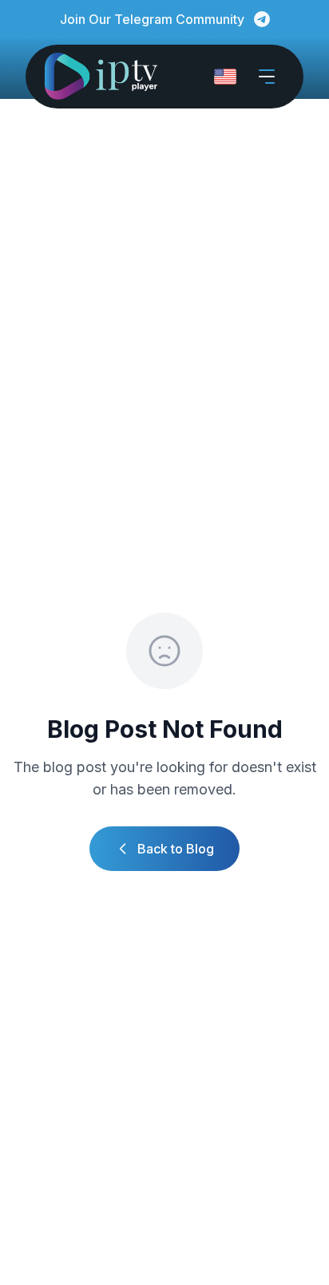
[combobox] (225, 77)
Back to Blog (175, 849)
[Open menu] (266, 76)
